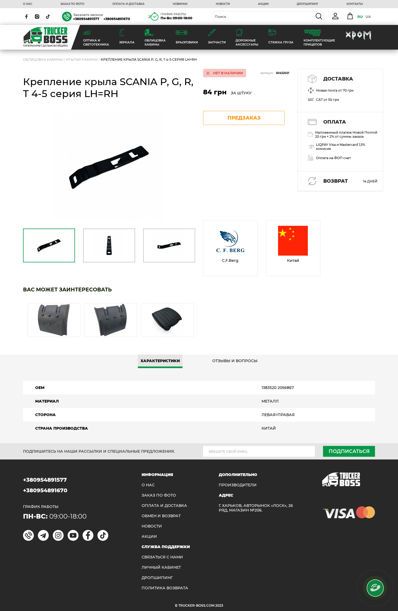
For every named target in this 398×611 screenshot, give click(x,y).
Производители (238, 485)
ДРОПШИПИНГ (307, 4)
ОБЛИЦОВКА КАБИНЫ (43, 59)
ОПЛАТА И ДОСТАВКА (128, 4)
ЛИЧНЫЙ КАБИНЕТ (161, 567)
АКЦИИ (263, 4)
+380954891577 (86, 19)
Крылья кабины (82, 59)
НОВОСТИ (223, 4)
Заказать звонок (88, 14)
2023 (219, 605)
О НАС (27, 4)
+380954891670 (116, 19)
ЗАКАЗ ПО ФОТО (72, 4)
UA (368, 16)
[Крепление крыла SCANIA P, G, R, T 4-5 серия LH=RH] (109, 167)
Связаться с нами (162, 557)
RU (360, 16)
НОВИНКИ (180, 4)
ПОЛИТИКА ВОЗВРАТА (165, 588)
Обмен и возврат (161, 516)
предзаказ (243, 118)
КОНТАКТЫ (355, 4)
